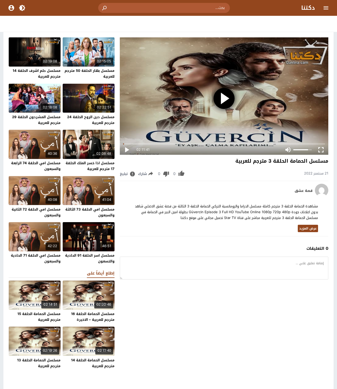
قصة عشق (304, 190)
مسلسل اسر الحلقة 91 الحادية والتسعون (90, 258)
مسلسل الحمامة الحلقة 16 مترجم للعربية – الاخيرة (93, 317)
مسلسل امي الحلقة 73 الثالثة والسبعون (90, 212)
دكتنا (308, 8)
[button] (104, 8)
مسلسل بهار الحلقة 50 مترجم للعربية (90, 73)
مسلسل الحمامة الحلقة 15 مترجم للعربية (39, 317)
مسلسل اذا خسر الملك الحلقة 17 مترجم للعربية (90, 166)
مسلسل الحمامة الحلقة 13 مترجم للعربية (39, 363)
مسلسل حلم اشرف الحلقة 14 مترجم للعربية (37, 73)
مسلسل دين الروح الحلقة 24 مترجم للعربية (91, 120)
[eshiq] (321, 195)
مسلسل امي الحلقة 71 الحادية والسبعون (36, 258)
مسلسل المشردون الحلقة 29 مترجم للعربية (36, 120)
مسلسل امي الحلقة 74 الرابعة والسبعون (36, 166)
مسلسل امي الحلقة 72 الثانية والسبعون (36, 212)
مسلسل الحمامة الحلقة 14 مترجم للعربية (93, 363)
